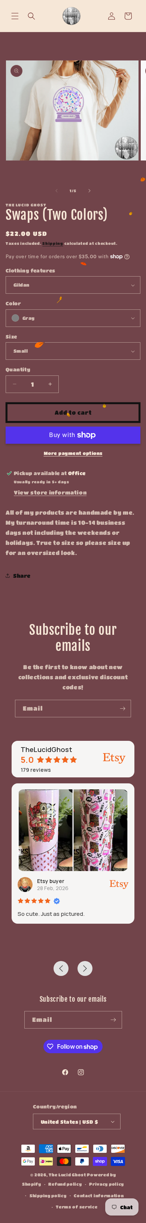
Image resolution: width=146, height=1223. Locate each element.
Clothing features (30, 270)
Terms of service (76, 1206)
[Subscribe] (122, 708)
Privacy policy (106, 1184)
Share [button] (22, 575)
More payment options (73, 453)
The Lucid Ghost (67, 1174)
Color (13, 303)
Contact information (99, 1195)
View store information (50, 492)
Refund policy (65, 1184)
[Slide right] (89, 190)
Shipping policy (48, 1195)
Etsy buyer (50, 881)
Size (11, 336)
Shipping (52, 243)
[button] (15, 16)
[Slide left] (56, 190)
